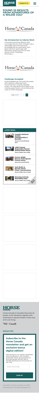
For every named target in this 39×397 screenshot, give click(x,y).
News (16, 141)
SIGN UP (19, 375)
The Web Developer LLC (22, 387)
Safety (28, 152)
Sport (16, 142)
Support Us (24, 3)
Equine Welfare (19, 152)
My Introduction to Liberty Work (19, 40)
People (29, 172)
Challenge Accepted (14, 79)
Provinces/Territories (23, 141)
